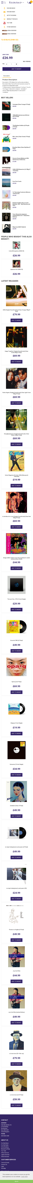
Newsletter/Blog (12, 19)
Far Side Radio (11, 11)
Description (6, 75)
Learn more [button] (24, 1176)
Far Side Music (11, 8)
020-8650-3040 (5, 1135)
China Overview (11, 33)
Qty (3, 63)
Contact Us (4, 1164)
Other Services (11, 27)
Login (2, 1166)
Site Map (3, 1168)
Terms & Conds (5, 1162)
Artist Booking (11, 15)
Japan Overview (11, 30)
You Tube (9, 22)
